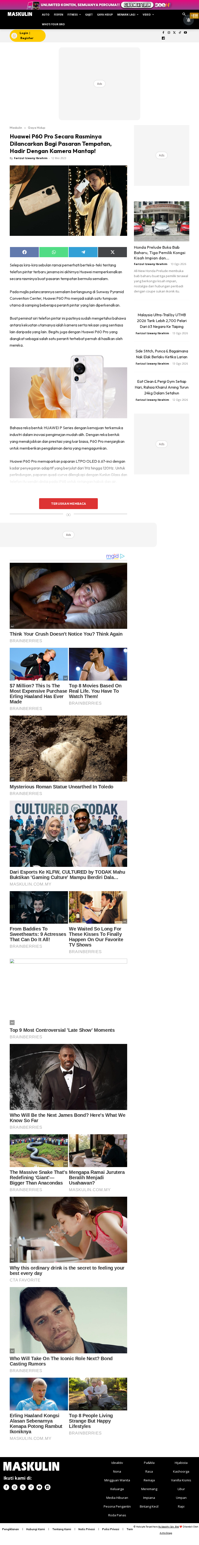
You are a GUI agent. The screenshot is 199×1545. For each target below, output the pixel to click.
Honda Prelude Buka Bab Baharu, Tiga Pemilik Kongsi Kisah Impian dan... (159, 252)
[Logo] (20, 14)
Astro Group (166, 1533)
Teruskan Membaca (68, 503)
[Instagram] (169, 33)
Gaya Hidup (36, 127)
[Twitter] (174, 33)
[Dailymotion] (163, 38)
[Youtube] (185, 33)
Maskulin (16, 127)
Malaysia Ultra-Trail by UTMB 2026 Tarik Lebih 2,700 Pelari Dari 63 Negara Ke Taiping (162, 320)
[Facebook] (163, 33)
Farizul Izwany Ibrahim (30, 158)
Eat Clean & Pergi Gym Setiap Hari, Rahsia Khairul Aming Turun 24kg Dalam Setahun (162, 387)
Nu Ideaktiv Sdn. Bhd (168, 1526)
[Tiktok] (180, 33)
